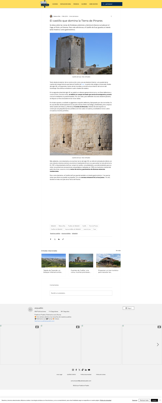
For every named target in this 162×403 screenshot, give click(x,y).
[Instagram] (73, 370)
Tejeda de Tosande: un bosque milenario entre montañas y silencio (52, 271)
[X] (79, 370)
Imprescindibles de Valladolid (73, 229)
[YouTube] (89, 370)
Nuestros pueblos (55, 233)
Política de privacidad (105, 400)
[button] (65, 4)
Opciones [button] (134, 400)
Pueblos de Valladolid (73, 226)
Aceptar (154, 400)
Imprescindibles (66, 233)
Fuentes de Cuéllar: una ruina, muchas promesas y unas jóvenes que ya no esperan (81, 271)
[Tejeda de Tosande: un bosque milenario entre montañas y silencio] (53, 260)
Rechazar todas (144, 400)
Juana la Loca (87, 229)
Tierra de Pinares (93, 226)
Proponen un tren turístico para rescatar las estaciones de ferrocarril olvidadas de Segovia (108, 271)
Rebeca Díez (62, 226)
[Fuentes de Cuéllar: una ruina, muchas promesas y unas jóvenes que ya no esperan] (81, 260)
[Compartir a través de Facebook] (50, 239)
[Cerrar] (160, 400)
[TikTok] (82, 370)
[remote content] (81, 201)
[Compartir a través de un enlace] (63, 239)
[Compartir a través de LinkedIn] (59, 239)
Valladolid (53, 226)
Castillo (84, 226)
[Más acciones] (111, 16)
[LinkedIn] (86, 370)
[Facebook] (76, 370)
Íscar (94, 229)
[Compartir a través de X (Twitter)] (55, 239)
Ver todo (118, 250)
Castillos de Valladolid (56, 229)
